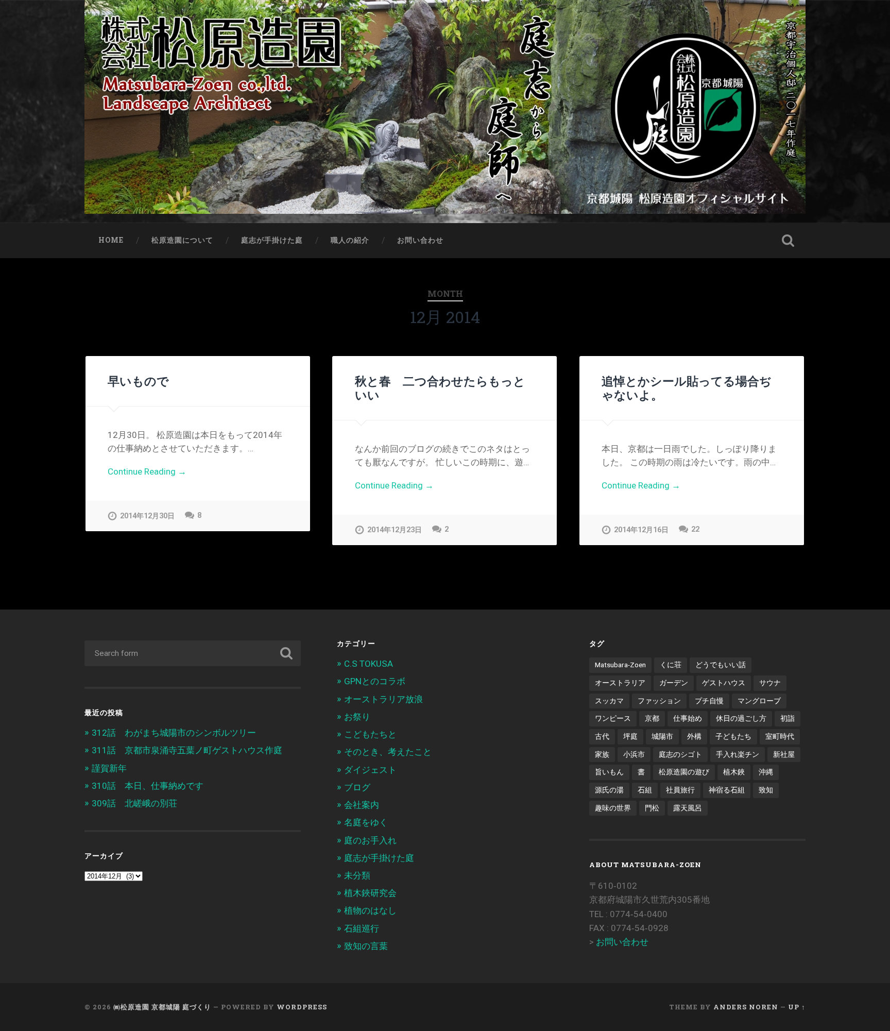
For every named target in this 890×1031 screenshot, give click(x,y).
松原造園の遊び (684, 772)
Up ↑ (797, 1007)
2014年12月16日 (641, 530)
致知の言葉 (366, 946)
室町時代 (779, 736)
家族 (602, 754)
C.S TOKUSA (368, 663)
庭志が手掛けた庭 (272, 240)
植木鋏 (734, 772)
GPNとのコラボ (374, 681)
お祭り (357, 717)
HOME (111, 240)
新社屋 (784, 754)
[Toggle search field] (788, 240)
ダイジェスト (370, 770)
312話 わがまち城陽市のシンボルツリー (174, 733)
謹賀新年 (109, 768)
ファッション (659, 701)
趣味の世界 (613, 808)
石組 (645, 790)
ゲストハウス (723, 683)
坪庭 (630, 736)
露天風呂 (687, 808)
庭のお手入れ (370, 840)
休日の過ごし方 (741, 718)
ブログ (357, 787)
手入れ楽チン (737, 754)
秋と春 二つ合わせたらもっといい (440, 387)
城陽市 (662, 736)
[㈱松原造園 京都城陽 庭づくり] (445, 111)
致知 (766, 790)
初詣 (787, 718)
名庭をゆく (366, 822)
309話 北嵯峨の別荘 (134, 803)
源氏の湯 (609, 790)
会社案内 (361, 805)
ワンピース (613, 718)
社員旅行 (680, 790)
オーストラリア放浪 (383, 699)
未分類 (357, 875)
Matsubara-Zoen (620, 665)
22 (695, 529)
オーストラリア (620, 683)
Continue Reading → (147, 471)
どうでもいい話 (720, 665)
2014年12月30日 (147, 516)
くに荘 (670, 665)
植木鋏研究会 (370, 893)
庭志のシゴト (680, 754)
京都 (652, 718)
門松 (652, 808)
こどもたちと (370, 734)
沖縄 (766, 772)
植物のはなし (370, 910)
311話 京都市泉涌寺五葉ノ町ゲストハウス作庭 (187, 750)
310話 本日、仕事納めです (147, 786)
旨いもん (609, 772)
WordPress (302, 1007)
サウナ (770, 683)
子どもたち (733, 736)
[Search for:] (192, 653)
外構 (694, 736)
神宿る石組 (727, 790)
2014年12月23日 (394, 530)
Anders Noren (745, 1007)
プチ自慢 (709, 701)
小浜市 (634, 754)
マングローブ (759, 701)
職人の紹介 (350, 240)
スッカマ (609, 701)
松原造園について (182, 240)
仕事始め (687, 718)
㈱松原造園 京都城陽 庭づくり (162, 1007)
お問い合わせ (420, 240)
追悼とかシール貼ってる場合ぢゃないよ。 (687, 387)
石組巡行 (361, 928)
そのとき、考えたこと (388, 752)
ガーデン (673, 683)
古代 (602, 736)
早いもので (138, 380)
